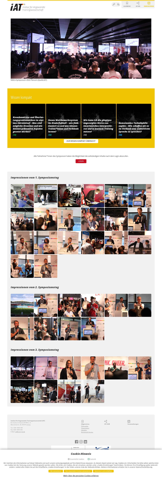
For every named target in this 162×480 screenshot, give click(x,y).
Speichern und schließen (103, 471)
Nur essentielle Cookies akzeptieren (77, 471)
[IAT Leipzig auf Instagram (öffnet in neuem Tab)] (81, 441)
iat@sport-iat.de (20, 432)
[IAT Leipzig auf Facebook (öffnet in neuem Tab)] (76, 441)
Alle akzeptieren (55, 471)
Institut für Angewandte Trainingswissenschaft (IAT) (28, 7)
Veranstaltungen (149, 6)
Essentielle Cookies (77, 459)
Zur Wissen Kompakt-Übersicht (81, 141)
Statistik (93, 459)
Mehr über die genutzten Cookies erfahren (81, 475)
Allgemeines (127, 6)
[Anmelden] (118, 4)
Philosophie (84, 426)
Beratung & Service (87, 432)
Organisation (85, 428)
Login (81, 161)
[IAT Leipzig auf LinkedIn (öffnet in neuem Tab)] (85, 441)
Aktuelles (84, 430)
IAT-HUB (138, 6)
